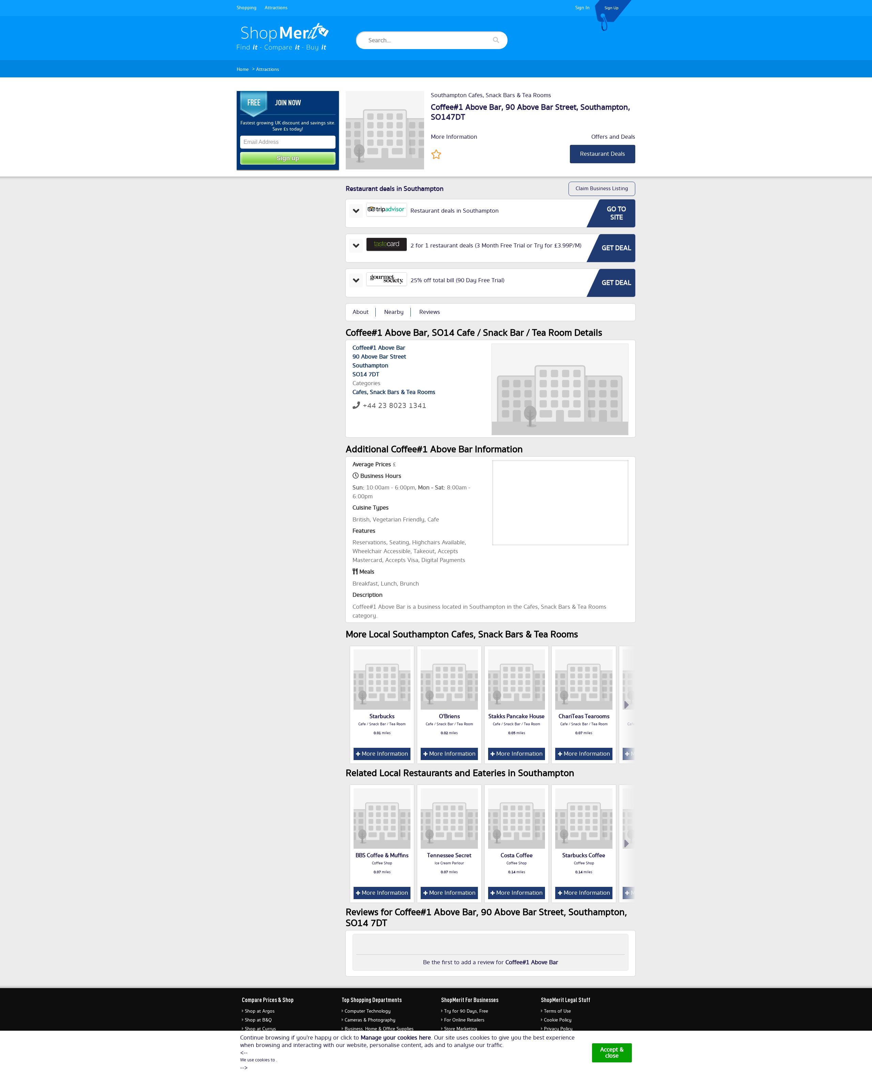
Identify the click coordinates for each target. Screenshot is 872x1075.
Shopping (246, 7)
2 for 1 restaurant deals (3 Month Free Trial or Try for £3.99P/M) (495, 245)
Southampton (604, 107)
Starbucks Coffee (583, 855)
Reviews (429, 312)
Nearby (394, 312)
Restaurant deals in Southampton (454, 211)
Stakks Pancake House (516, 716)
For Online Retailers (464, 1020)
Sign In (582, 7)
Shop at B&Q (258, 1020)
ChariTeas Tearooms (584, 716)
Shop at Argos (260, 1011)
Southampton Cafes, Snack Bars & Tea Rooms (491, 95)
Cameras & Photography (370, 1020)
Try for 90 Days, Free (466, 1011)
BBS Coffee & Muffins (382, 855)
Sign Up (612, 8)
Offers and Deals (613, 137)
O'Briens (449, 716)
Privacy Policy (558, 1029)
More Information (454, 137)
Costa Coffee (517, 855)
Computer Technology (368, 1011)
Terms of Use (557, 1011)
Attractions (276, 7)
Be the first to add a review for (490, 962)
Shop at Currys (260, 1029)
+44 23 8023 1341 (394, 405)
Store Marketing (460, 1029)
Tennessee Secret (449, 855)
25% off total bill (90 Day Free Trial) (457, 280)
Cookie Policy (558, 1020)
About (361, 312)
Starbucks (382, 716)
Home (243, 69)
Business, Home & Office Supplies (379, 1029)
